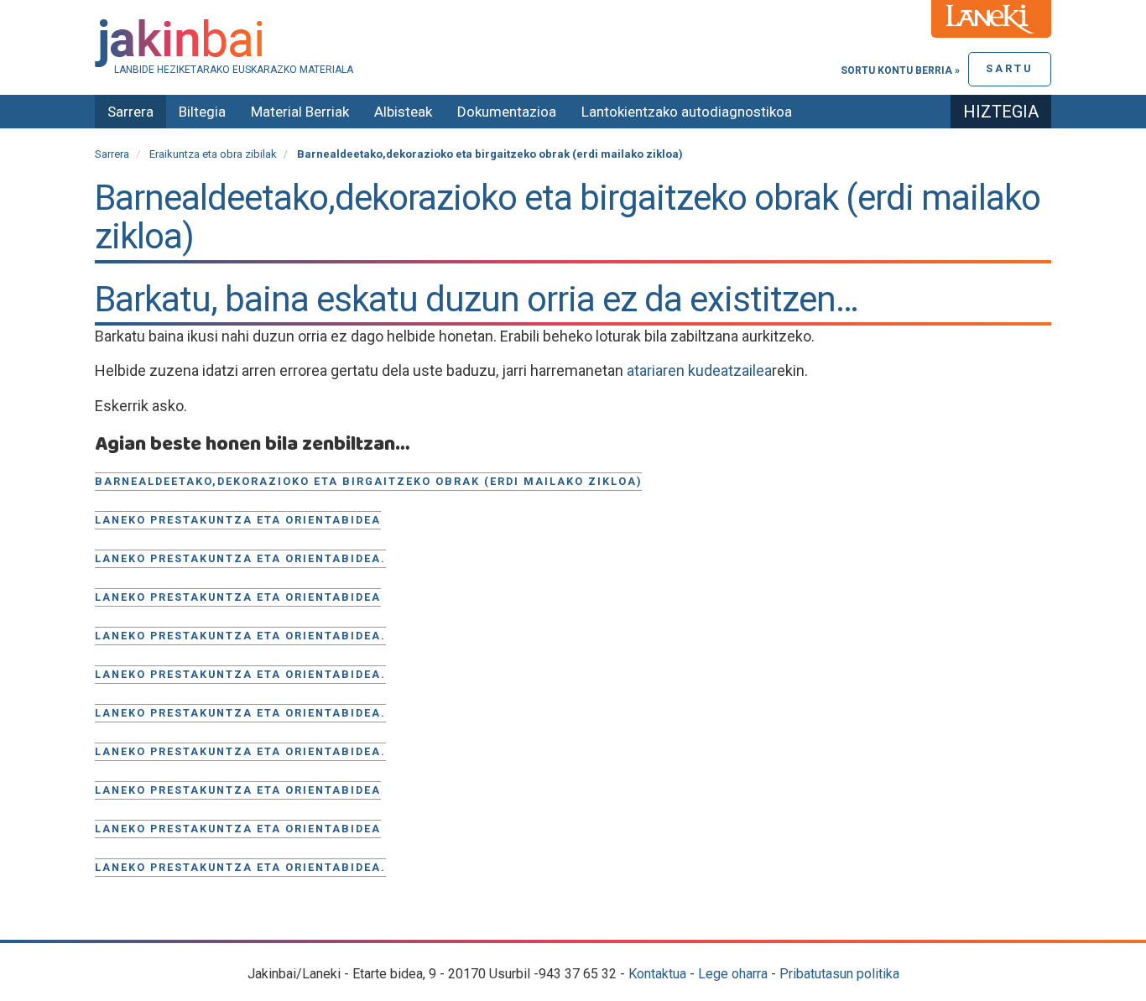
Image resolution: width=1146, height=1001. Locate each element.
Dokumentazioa (506, 111)
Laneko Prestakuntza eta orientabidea (238, 790)
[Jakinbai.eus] (573, 43)
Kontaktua (657, 974)
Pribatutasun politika (839, 974)
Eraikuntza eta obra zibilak (213, 154)
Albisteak (403, 111)
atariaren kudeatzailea (699, 370)
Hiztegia (1001, 112)
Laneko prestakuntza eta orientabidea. (240, 558)
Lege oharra (733, 974)
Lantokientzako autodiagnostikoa (686, 111)
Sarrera (130, 111)
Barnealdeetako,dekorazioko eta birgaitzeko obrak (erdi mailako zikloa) (368, 481)
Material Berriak (300, 111)
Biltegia (202, 111)
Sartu (1010, 68)
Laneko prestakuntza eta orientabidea (238, 520)
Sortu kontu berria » (900, 70)
